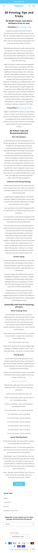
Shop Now (19, 484)
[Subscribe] (32, 524)
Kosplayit (16, 549)
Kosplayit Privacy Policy (11, 510)
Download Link (23, 27)
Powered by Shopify (23, 549)
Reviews (6, 506)
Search (6, 498)
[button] (4, 6)
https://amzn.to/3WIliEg (19, 381)
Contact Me (7, 502)
